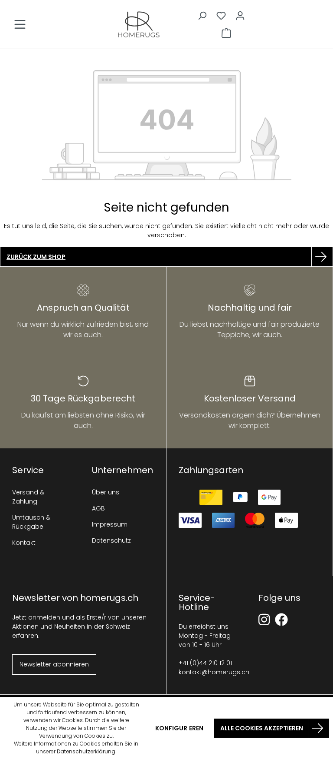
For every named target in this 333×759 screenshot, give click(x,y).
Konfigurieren (179, 728)
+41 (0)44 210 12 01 (205, 663)
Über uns (105, 492)
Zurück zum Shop (36, 256)
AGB (98, 508)
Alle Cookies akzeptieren (261, 728)
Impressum (109, 524)
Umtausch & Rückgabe (31, 522)
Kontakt (24, 542)
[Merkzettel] (221, 15)
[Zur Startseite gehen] (138, 24)
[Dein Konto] (240, 15)
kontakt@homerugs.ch (214, 672)
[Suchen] (202, 15)
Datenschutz (111, 540)
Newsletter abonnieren (54, 664)
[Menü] (20, 24)
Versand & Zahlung (28, 497)
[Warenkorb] (226, 33)
